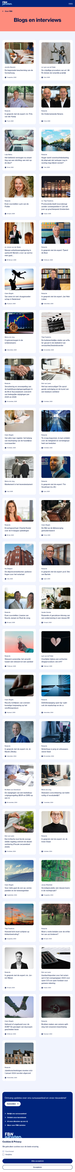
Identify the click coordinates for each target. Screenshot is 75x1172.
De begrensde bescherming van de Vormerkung (19, 71)
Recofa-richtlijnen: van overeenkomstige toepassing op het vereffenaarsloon (17, 705)
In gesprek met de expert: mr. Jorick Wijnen (18, 976)
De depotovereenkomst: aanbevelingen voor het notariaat (18, 573)
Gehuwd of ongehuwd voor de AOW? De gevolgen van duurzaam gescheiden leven (18, 1026)
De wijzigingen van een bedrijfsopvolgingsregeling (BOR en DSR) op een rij (19, 795)
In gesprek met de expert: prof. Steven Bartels (55, 573)
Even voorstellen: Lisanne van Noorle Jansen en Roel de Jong (17, 616)
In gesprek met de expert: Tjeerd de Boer (54, 251)
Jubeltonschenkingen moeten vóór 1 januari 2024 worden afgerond (19, 1071)
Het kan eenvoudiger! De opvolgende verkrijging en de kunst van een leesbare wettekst (55, 389)
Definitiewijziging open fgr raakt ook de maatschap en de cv (54, 704)
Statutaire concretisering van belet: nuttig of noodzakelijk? (55, 794)
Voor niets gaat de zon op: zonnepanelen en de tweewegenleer (18, 889)
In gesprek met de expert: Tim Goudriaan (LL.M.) (53, 485)
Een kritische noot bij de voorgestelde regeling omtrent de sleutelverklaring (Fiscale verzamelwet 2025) (18, 843)
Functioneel (9, 1151)
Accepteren (37, 1167)
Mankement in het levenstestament (19, 484)
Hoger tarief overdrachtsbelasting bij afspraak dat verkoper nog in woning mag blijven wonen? (55, 160)
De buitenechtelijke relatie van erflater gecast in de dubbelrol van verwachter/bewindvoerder (55, 342)
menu (71, 3)
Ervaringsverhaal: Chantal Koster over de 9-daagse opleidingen (18, 529)
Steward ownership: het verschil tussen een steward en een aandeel (19, 660)
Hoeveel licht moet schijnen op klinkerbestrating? (17, 933)
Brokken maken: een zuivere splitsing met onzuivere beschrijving (54, 1025)
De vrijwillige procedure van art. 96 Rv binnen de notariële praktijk (55, 71)
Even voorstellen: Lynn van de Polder (17, 205)
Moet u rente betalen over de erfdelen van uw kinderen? (55, 933)
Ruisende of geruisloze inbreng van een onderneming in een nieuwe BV (55, 616)
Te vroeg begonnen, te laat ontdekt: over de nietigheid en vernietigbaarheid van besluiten (55, 440)
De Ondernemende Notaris (52, 114)
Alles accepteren (37, 1161)
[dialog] (37, 1155)
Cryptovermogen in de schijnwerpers (14, 341)
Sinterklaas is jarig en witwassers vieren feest (54, 750)
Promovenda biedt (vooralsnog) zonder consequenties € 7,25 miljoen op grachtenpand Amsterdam (55, 206)
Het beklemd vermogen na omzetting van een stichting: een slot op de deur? (18, 160)
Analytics (8, 1154)
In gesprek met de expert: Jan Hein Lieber (55, 297)
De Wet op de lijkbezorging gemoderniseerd (52, 529)
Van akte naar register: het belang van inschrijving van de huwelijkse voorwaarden (18, 440)
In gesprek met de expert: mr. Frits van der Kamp (18, 115)
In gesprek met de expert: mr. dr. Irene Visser (54, 840)
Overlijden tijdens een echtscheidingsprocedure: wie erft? (54, 660)
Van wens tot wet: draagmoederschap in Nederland (18, 297)
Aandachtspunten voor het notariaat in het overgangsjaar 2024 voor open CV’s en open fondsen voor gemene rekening (55, 979)
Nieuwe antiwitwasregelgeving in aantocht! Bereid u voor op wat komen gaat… (19, 252)
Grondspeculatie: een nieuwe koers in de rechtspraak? (55, 889)
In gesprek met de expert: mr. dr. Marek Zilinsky (18, 750)
